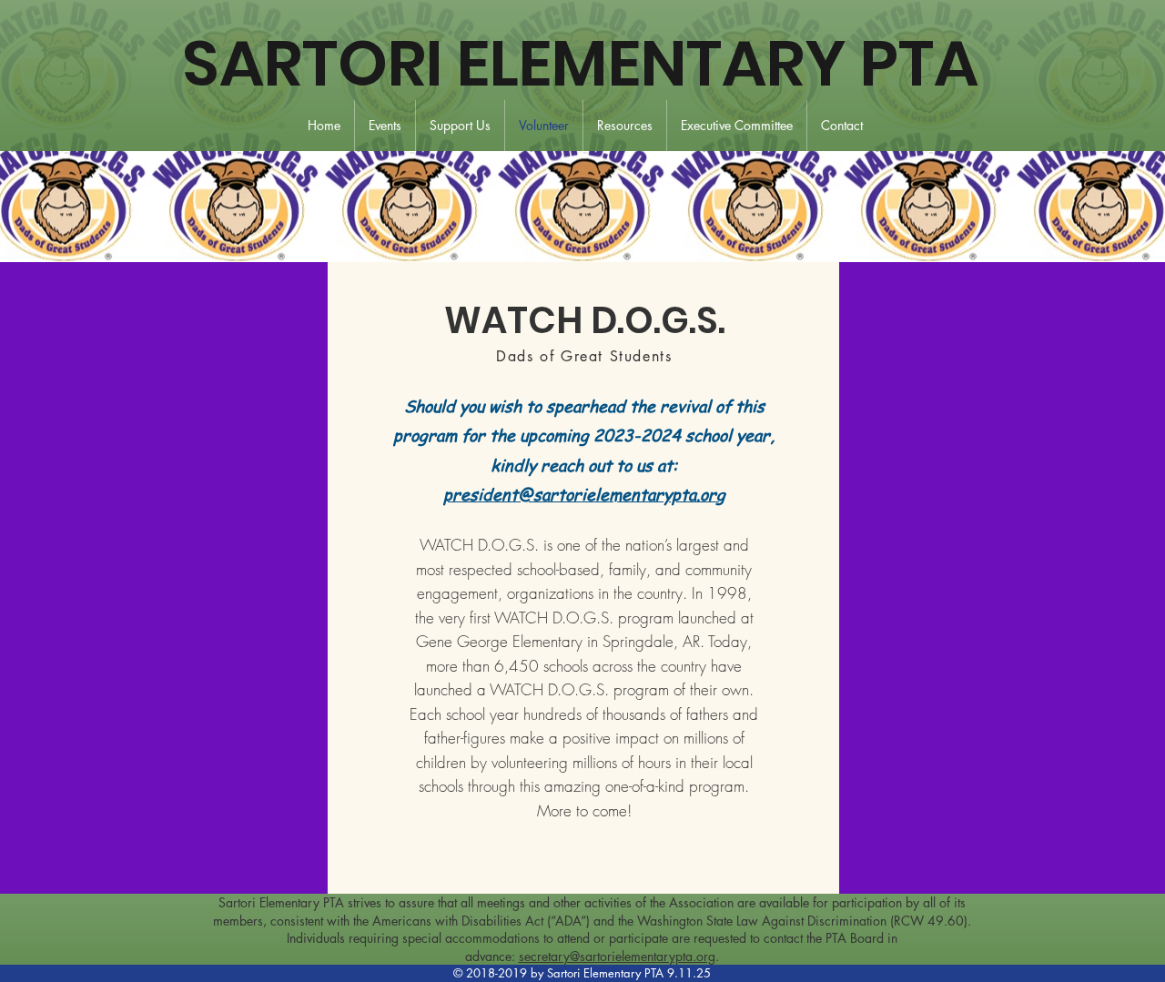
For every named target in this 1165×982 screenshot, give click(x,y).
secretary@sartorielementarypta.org (617, 956)
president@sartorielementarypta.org (584, 493)
